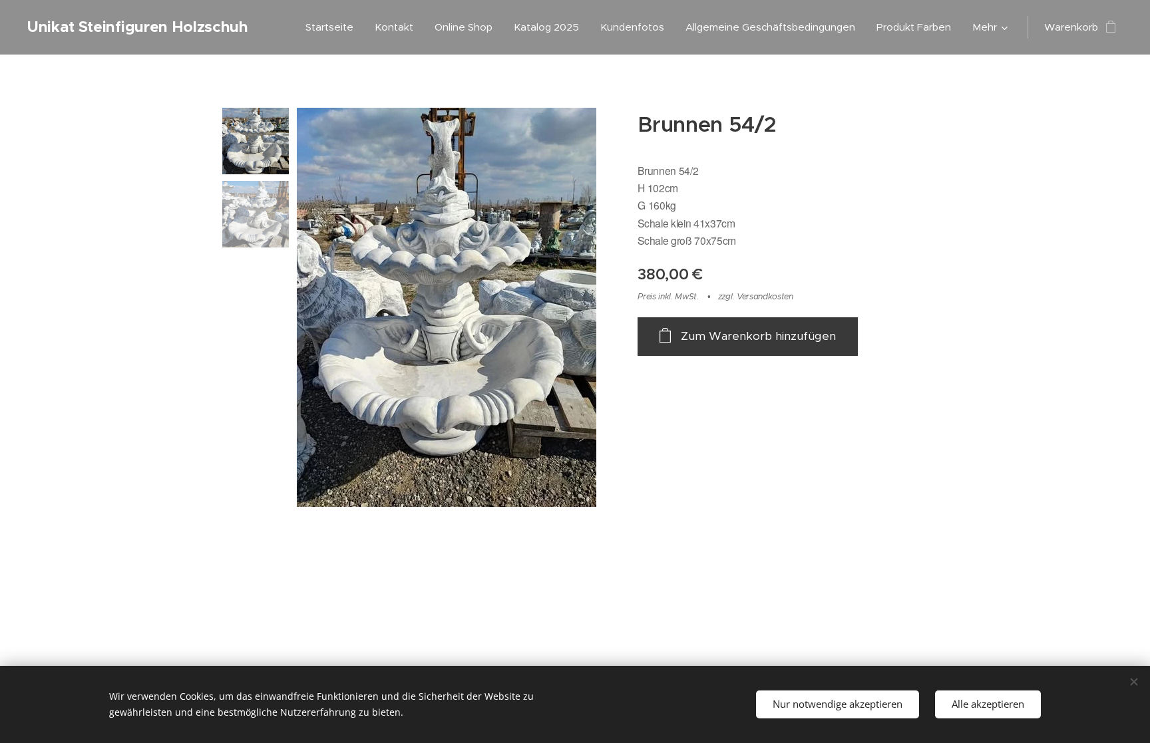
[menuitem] (333, 27)
